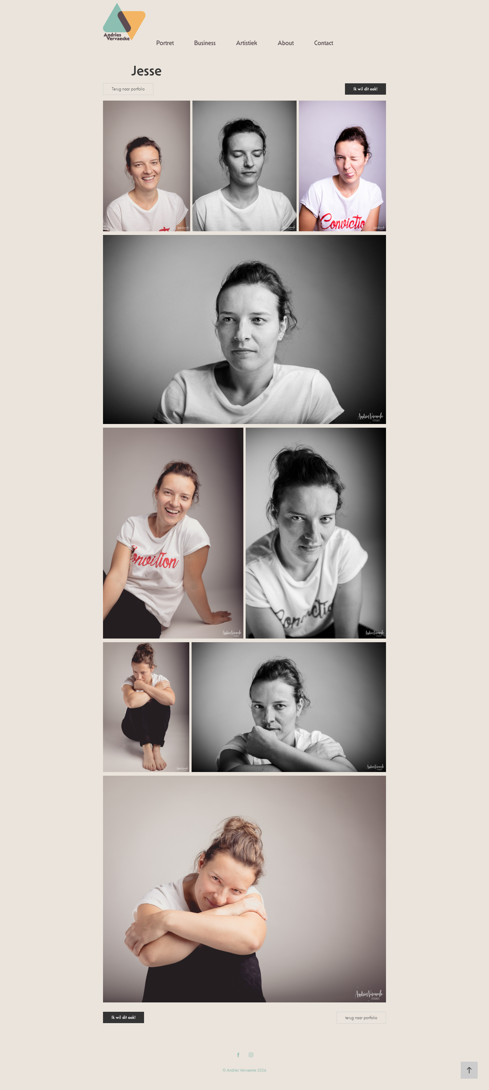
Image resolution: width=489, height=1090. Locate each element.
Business (205, 42)
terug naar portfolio (361, 1017)
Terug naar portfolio (128, 89)
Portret (165, 42)
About (286, 42)
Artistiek (246, 42)
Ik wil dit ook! (365, 89)
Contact (323, 42)
